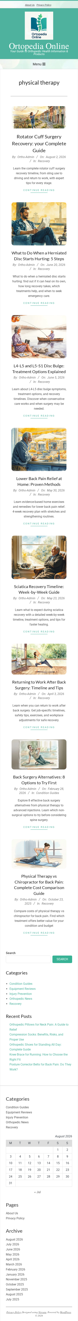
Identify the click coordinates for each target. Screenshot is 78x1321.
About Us (30, 5)
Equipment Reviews (22, 989)
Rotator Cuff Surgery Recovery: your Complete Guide (39, 143)
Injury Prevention (20, 994)
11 (20, 1163)
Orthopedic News (20, 998)
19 (29, 1170)
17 (10, 1170)
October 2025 (15, 1284)
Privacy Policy (44, 5)
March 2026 (14, 1264)
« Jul (37, 1192)
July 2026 (12, 1244)
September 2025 (17, 1289)
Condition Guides (47, 793)
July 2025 (12, 1299)
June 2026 (13, 1249)
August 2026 (14, 1239)
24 (10, 1176)
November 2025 (16, 1279)
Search (11, 953)
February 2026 (15, 1269)
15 (58, 1163)
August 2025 (14, 1294)
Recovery (44, 161)
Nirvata (42, 1312)
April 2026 (13, 1259)
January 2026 (15, 1274)
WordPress (65, 1312)
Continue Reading (39, 190)
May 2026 (12, 1254)
